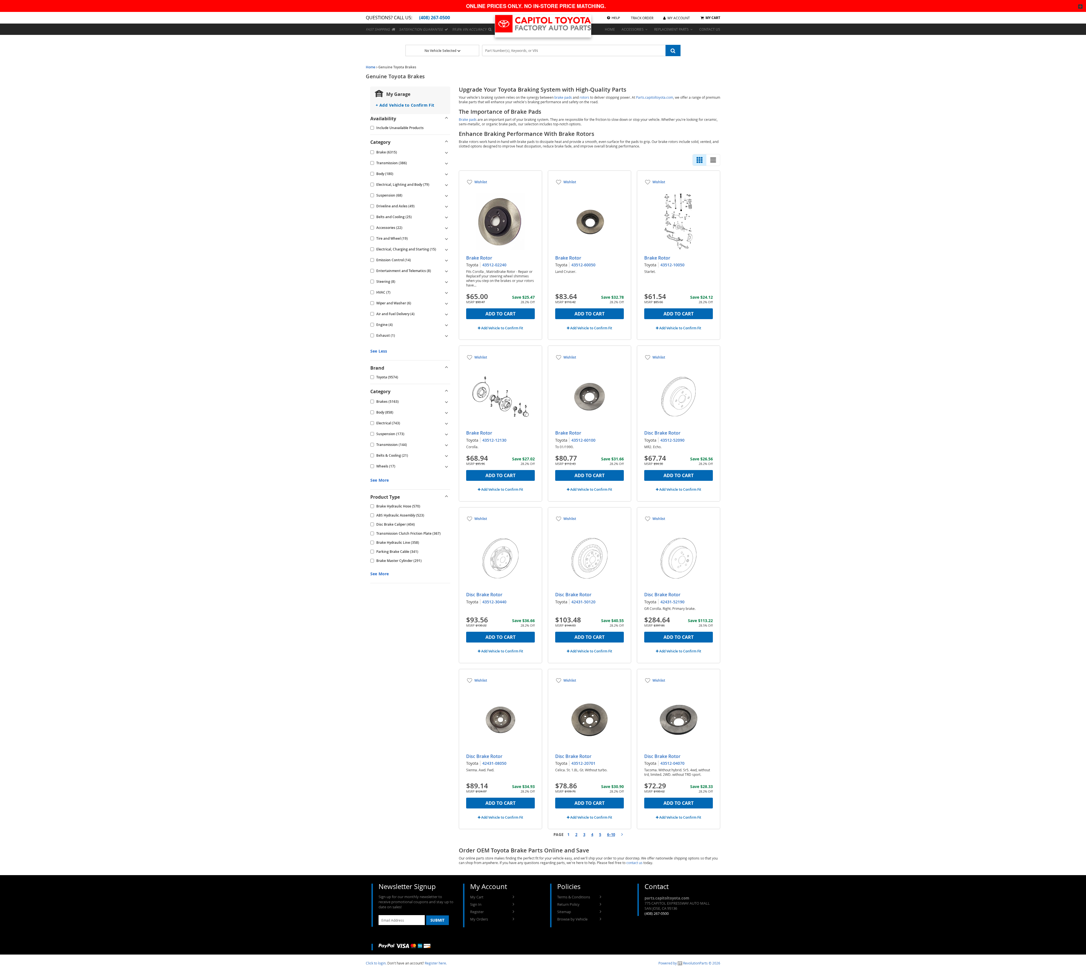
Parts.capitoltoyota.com (654, 97)
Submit (437, 920)
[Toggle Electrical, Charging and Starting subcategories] (446, 249)
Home (370, 67)
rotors (584, 97)
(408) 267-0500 (657, 913)
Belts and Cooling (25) (394, 216)
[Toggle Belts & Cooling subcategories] (446, 455)
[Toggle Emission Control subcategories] (446, 260)
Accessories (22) (389, 227)
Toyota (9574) (387, 377)
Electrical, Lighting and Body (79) (402, 184)
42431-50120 (583, 601)
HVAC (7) (383, 292)
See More (379, 480)
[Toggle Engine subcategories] (446, 324)
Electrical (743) (388, 423)
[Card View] (699, 160)
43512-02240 (494, 265)
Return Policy (568, 904)
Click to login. (376, 963)
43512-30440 (494, 601)
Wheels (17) (385, 466)
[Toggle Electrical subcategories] (446, 423)
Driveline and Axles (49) (395, 206)
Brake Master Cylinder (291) (399, 560)
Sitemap (564, 911)
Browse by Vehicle (572, 919)
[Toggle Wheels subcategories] (446, 466)
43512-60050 (583, 265)
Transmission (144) (391, 444)
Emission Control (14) (393, 260)
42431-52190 (672, 601)
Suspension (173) (390, 433)
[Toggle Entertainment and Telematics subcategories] (446, 271)
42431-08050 (494, 763)
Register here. (436, 963)
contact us (634, 862)
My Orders (479, 919)
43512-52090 (672, 440)
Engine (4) (384, 324)
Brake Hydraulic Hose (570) (398, 506)
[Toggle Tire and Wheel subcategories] (446, 238)
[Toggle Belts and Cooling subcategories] (446, 217)
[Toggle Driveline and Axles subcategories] (446, 206)
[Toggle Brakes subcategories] (446, 401)
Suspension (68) (389, 195)
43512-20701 (583, 763)
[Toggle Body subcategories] (446, 173)
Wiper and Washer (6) (393, 303)
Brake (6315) (386, 152)
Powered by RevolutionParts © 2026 (689, 963)
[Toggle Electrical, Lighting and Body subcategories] (446, 184)
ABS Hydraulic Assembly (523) (400, 515)
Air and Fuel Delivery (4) (395, 313)
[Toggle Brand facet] (446, 368)
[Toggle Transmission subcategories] (446, 163)
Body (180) (384, 173)
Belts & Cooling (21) (392, 455)
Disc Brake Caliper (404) (395, 524)
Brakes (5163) (387, 401)
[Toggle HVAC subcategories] (446, 292)
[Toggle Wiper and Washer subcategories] (446, 303)
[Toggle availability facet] (446, 118)
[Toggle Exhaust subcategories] (446, 335)
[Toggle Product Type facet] (446, 497)
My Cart (476, 897)
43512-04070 (672, 763)
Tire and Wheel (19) (392, 238)
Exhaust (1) (385, 335)
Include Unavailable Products (400, 127)
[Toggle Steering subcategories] (446, 281)
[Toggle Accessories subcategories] (446, 227)
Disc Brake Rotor (662, 433)
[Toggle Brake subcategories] (446, 152)
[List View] (713, 160)
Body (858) (384, 412)
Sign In (475, 904)
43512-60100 (583, 440)
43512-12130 (494, 440)
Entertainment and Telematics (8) (403, 270)
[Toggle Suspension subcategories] (446, 195)
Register (477, 911)
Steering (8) (385, 281)
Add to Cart (500, 314)
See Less (378, 351)
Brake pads (468, 119)
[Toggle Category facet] (446, 142)
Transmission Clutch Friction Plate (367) (408, 533)
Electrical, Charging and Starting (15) (406, 249)
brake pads (563, 97)
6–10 (611, 834)
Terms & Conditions (573, 897)
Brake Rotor (479, 258)
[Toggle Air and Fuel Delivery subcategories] (446, 314)
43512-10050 (672, 265)
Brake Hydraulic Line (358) (397, 542)
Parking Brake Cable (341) (397, 551)
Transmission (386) (391, 163)
